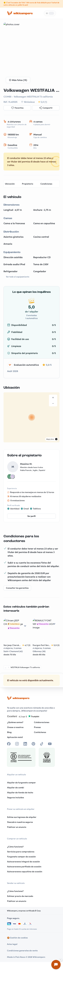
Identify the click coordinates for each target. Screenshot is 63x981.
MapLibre (50, 439)
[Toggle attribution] (56, 439)
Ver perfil (31, 516)
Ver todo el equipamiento (17, 277)
